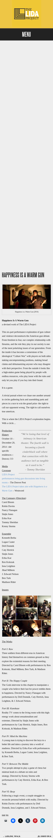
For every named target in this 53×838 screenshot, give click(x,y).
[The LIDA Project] (26, 26)
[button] (9, 607)
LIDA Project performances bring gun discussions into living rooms (23, 478)
